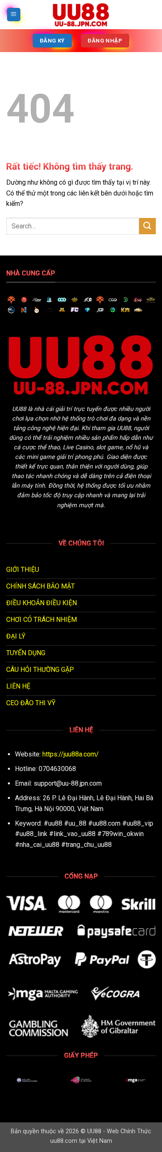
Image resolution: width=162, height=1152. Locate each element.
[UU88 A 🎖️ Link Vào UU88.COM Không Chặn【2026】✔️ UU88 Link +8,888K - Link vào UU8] (81, 14)
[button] (13, 15)
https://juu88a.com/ (70, 754)
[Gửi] (147, 226)
